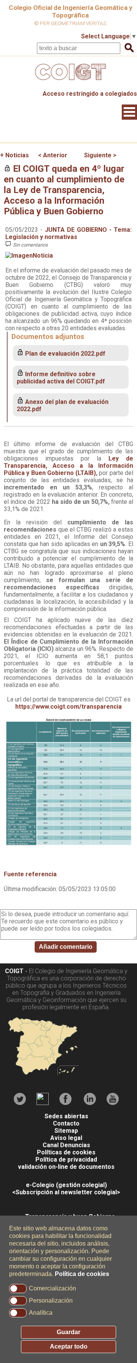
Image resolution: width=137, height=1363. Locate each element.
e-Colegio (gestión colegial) (66, 1185)
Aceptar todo (69, 1346)
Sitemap (66, 1130)
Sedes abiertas (66, 1116)
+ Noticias (14, 155)
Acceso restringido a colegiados (90, 93)
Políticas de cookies (66, 1152)
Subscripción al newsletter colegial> (68, 1192)
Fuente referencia (30, 874)
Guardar (68, 1332)
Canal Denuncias (66, 1145)
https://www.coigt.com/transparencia (68, 706)
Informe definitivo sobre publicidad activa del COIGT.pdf (61, 377)
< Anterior (52, 155)
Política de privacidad (66, 1159)
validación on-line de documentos (66, 1166)
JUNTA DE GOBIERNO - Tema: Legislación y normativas (68, 233)
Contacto (66, 1123)
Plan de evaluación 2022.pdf (65, 353)
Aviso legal (66, 1137)
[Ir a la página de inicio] (68, 81)
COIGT (14, 971)
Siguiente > (100, 155)
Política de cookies (82, 1274)
